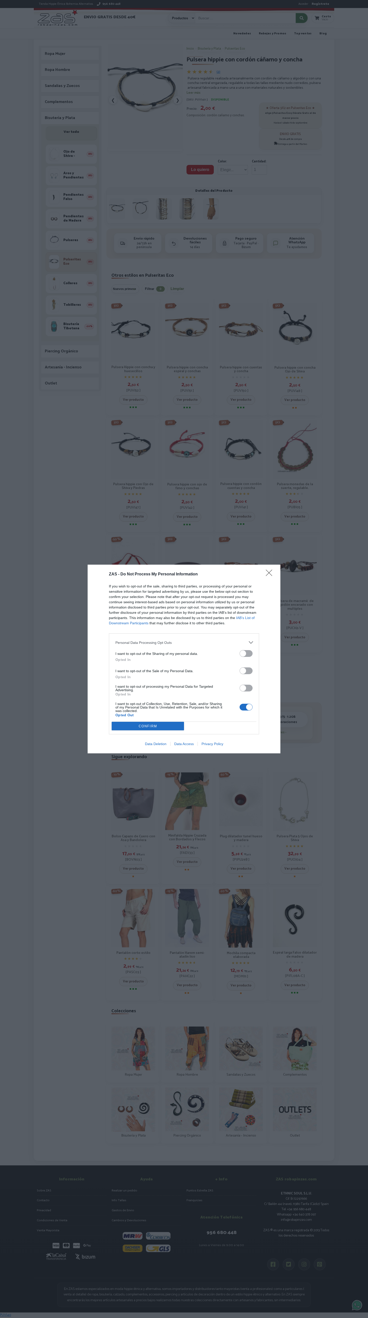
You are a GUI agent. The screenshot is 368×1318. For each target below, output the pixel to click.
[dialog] (184, 659)
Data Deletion (155, 744)
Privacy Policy (212, 744)
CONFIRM (148, 726)
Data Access (184, 744)
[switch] (246, 653)
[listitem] (184, 642)
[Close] (270, 574)
